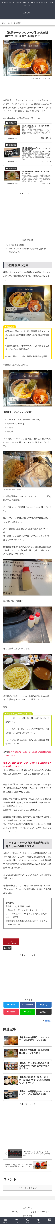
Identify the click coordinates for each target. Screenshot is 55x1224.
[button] (49, 619)
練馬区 (8, 948)
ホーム (15, 1211)
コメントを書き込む (28, 1188)
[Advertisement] (27, 88)
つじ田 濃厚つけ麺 (16, 245)
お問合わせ (27, 1215)
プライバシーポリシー (40, 1211)
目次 (24, 239)
